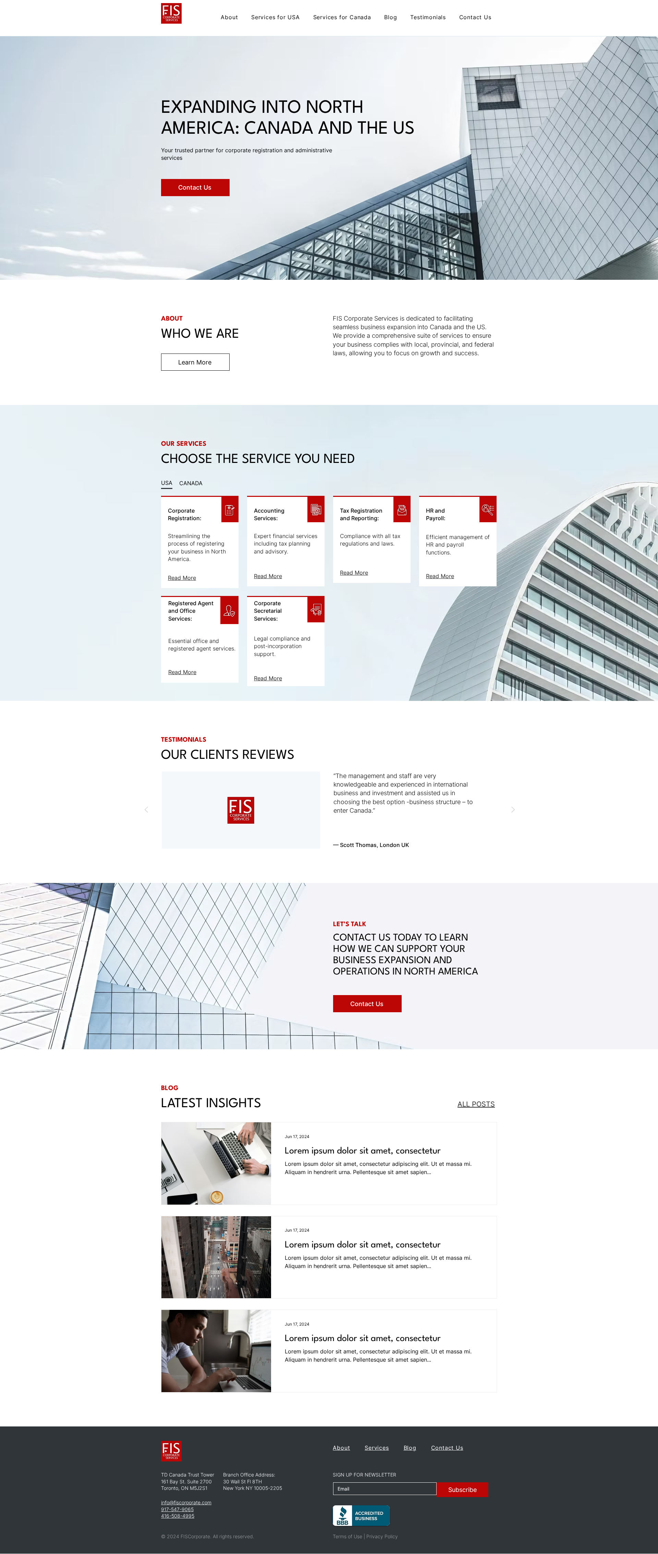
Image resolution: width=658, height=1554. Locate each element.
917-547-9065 (177, 1509)
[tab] (166, 483)
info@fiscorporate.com (186, 1502)
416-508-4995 (177, 1516)
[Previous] (146, 810)
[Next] (513, 810)
